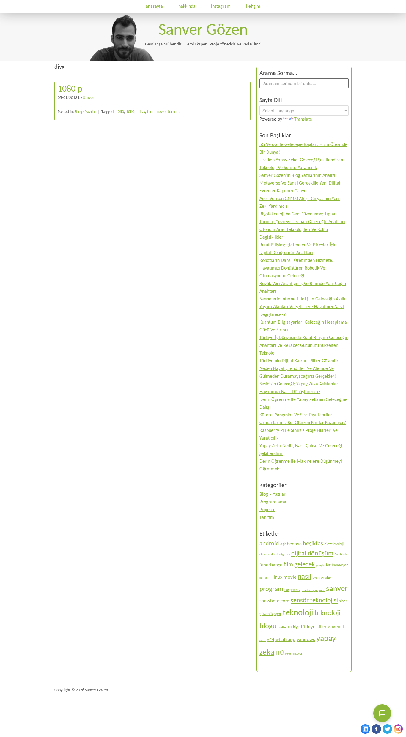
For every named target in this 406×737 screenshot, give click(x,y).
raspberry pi (310, 590)
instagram (221, 6)
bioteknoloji (334, 544)
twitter (282, 627)
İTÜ (280, 653)
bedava (294, 544)
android (269, 544)
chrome (264, 554)
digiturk (284, 554)
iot (328, 565)
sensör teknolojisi (314, 601)
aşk (283, 544)
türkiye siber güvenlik (323, 626)
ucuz (262, 640)
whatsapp (285, 639)
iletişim (253, 6)
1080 (120, 112)
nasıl (304, 576)
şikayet (297, 654)
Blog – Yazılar (272, 494)
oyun (316, 577)
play (328, 577)
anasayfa (154, 6)
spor (277, 614)
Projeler (267, 510)
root (322, 590)
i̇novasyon (340, 565)
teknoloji (298, 613)
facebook (341, 554)
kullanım (265, 577)
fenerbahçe (270, 565)
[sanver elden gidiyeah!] (122, 59)
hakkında (187, 6)
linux (277, 577)
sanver (336, 589)
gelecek (304, 564)
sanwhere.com (274, 601)
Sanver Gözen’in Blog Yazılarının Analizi (297, 175)
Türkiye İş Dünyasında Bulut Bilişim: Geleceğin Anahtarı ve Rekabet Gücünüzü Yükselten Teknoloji (303, 346)
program (271, 589)
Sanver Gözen (203, 31)
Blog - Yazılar (85, 112)
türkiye (294, 627)
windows (306, 639)
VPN (270, 640)
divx (142, 112)
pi (322, 577)
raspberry (292, 590)
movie (160, 112)
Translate (303, 119)
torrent (174, 112)
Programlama (272, 502)
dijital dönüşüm (312, 554)
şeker (288, 654)
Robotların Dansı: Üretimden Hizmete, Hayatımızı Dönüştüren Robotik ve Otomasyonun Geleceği (296, 268)
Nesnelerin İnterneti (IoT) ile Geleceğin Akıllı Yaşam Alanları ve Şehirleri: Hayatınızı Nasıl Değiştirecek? (302, 307)
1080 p (70, 89)
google (320, 565)
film (150, 112)
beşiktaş (313, 544)
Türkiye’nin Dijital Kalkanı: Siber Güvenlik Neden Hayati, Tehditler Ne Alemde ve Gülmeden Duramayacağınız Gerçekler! (299, 369)
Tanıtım (266, 517)
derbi (274, 554)
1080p (131, 112)
